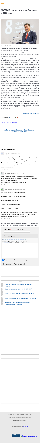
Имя (2, 169)
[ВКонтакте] (9, 117)
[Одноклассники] (14, 117)
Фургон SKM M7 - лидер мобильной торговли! (19, 293)
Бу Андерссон (34, 113)
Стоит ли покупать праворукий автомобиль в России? (19, 285)
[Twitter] (11, 117)
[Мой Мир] (16, 117)
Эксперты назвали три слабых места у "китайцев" (20, 298)
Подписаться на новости (9, 122)
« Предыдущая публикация (13, 130)
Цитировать (7, 169)
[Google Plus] (18, 117)
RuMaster (25, 426)
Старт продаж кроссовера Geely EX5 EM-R (18, 289)
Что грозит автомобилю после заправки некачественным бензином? (17, 303)
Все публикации (29, 130)
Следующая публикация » (20, 131)
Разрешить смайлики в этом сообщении (17, 260)
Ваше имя (7, 229)
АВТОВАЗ (26, 113)
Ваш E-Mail (21, 229)
